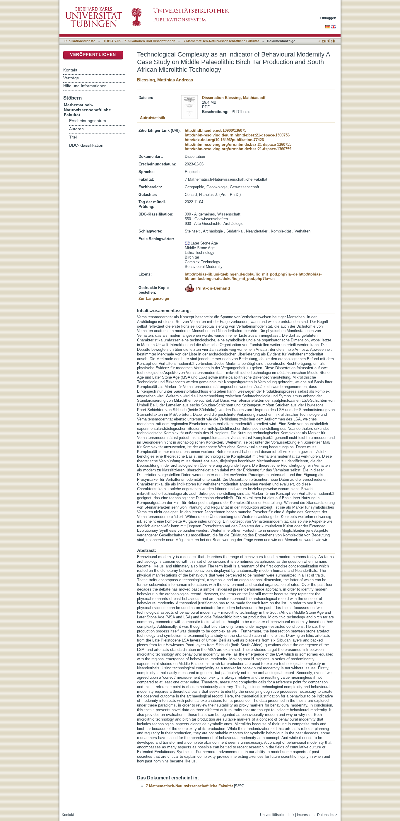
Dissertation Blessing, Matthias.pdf (233, 97)
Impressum (305, 815)
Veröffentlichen (93, 54)
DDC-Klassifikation (86, 145)
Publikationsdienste (79, 41)
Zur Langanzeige (154, 298)
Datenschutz (327, 815)
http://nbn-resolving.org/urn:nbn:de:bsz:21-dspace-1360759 (238, 149)
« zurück (326, 41)
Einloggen (328, 18)
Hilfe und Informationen (85, 85)
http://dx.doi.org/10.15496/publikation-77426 (224, 140)
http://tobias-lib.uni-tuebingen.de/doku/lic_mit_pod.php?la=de (241, 274)
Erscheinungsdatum (87, 121)
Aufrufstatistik (152, 118)
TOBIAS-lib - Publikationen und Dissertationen (139, 41)
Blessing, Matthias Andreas (165, 79)
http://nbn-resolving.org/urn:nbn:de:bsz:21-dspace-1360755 (238, 144)
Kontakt (70, 70)
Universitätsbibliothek (277, 815)
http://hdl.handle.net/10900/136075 (215, 130)
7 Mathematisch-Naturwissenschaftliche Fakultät (221, 41)
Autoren (76, 129)
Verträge (71, 78)
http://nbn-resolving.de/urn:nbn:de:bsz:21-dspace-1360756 (237, 135)
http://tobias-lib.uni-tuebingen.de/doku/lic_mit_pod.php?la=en (253, 276)
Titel (73, 137)
